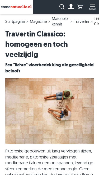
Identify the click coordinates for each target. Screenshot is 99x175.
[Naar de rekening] (71, 7)
